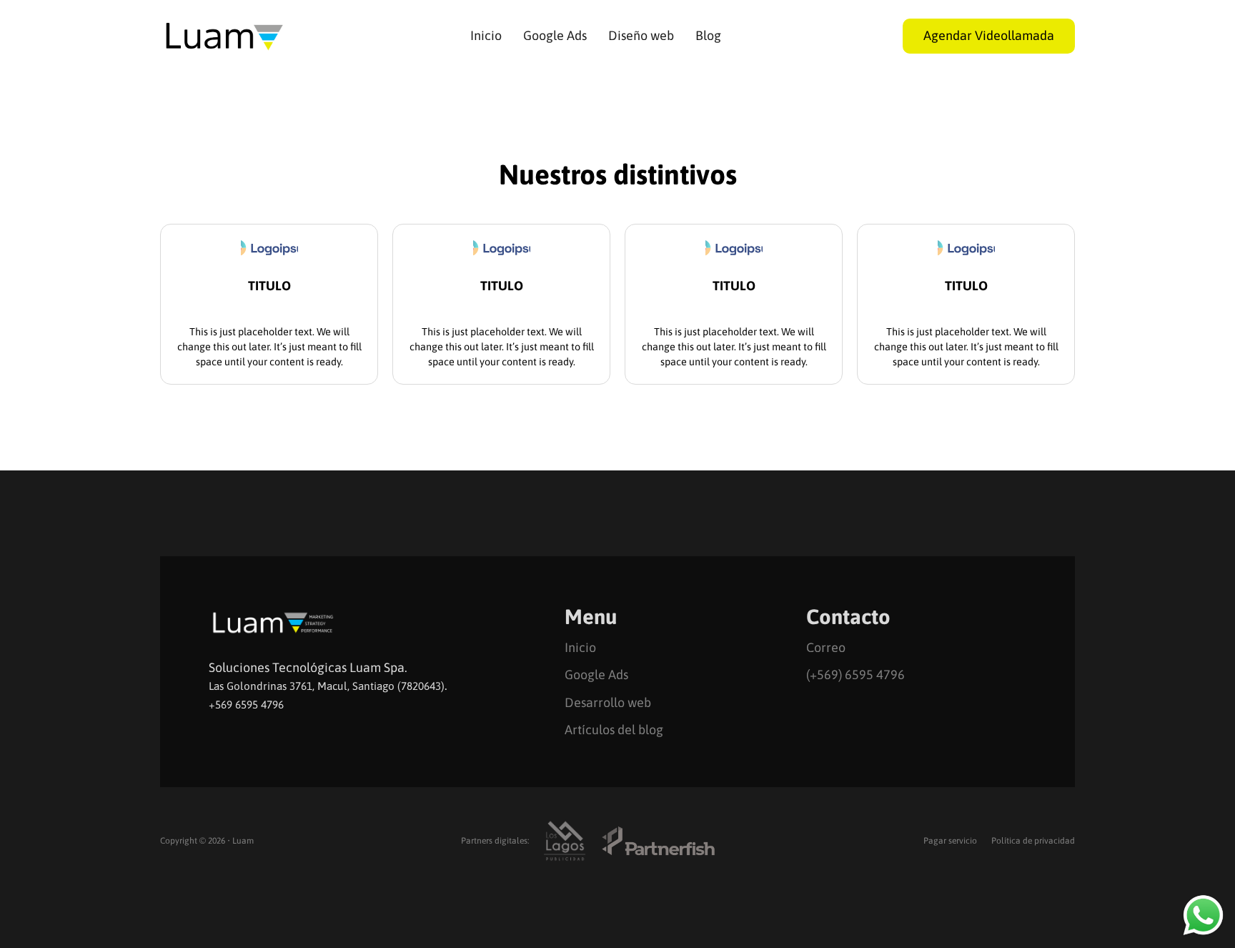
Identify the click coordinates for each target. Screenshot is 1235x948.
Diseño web (641, 35)
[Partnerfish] (658, 840)
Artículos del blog (614, 729)
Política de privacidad (1033, 841)
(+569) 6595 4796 (855, 674)
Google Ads (555, 35)
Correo (825, 647)
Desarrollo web (608, 702)
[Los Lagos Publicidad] (564, 840)
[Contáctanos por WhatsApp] (1203, 914)
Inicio (486, 35)
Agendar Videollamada (988, 35)
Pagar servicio (950, 841)
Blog (708, 35)
